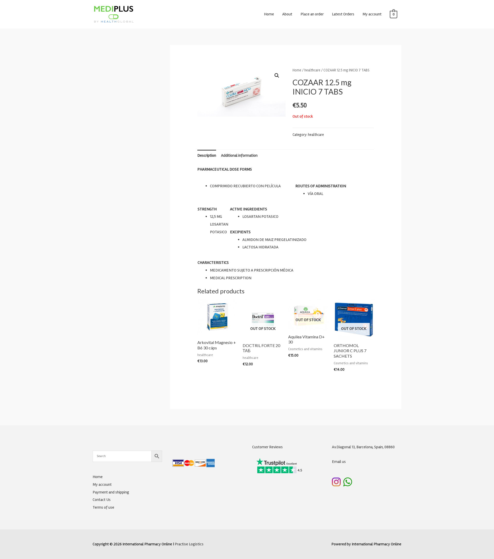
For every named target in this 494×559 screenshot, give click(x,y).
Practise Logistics (189, 544)
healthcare (312, 70)
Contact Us (102, 499)
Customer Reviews (267, 447)
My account (372, 14)
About (287, 14)
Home (269, 14)
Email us (339, 461)
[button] (276, 75)
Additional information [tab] (239, 155)
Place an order (312, 14)
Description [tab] (206, 155)
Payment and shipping (111, 492)
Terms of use (103, 507)
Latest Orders (343, 14)
